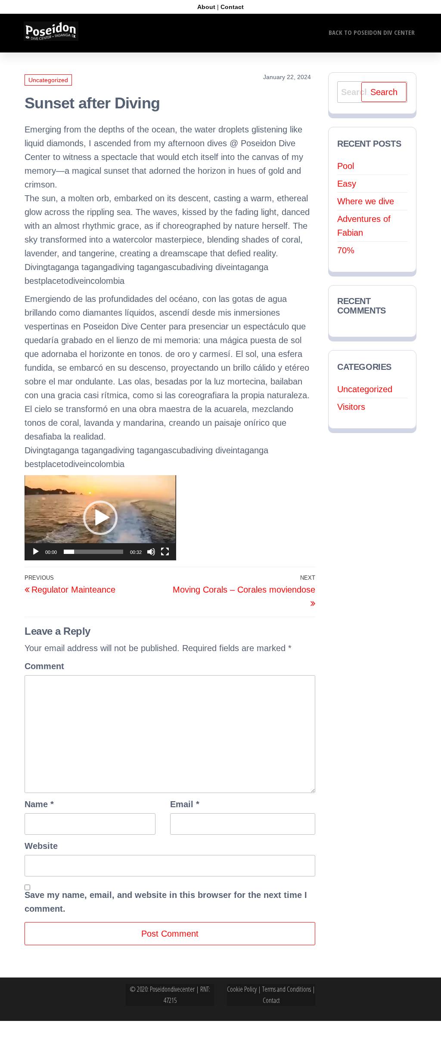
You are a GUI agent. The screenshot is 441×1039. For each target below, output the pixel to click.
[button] (100, 518)
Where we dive (365, 201)
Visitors (351, 407)
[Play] (35, 551)
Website (41, 846)
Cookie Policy (242, 989)
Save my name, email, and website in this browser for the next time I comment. (166, 901)
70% (345, 250)
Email (184, 804)
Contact (232, 6)
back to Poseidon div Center (372, 32)
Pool (345, 166)
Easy (346, 183)
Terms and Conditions (286, 989)
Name (39, 804)
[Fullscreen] (165, 551)
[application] (100, 517)
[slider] (93, 552)
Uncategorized (48, 80)
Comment (44, 666)
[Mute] (151, 551)
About (206, 6)
